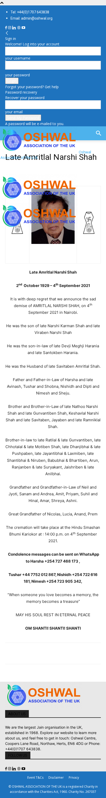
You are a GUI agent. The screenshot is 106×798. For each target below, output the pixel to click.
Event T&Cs (35, 777)
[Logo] (39, 199)
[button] (9, 167)
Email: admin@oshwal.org (31, 18)
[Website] (19, 27)
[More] (81, 653)
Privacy (74, 777)
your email (14, 111)
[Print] (69, 653)
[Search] (99, 133)
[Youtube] (23, 27)
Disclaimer (56, 777)
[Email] (57, 653)
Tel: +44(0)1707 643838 (30, 12)
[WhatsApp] (46, 653)
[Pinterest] (34, 653)
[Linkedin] (14, 27)
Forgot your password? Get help (32, 86)
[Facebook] (6, 27)
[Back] (7, 33)
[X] (22, 653)
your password (17, 74)
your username (17, 58)
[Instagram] (10, 27)
